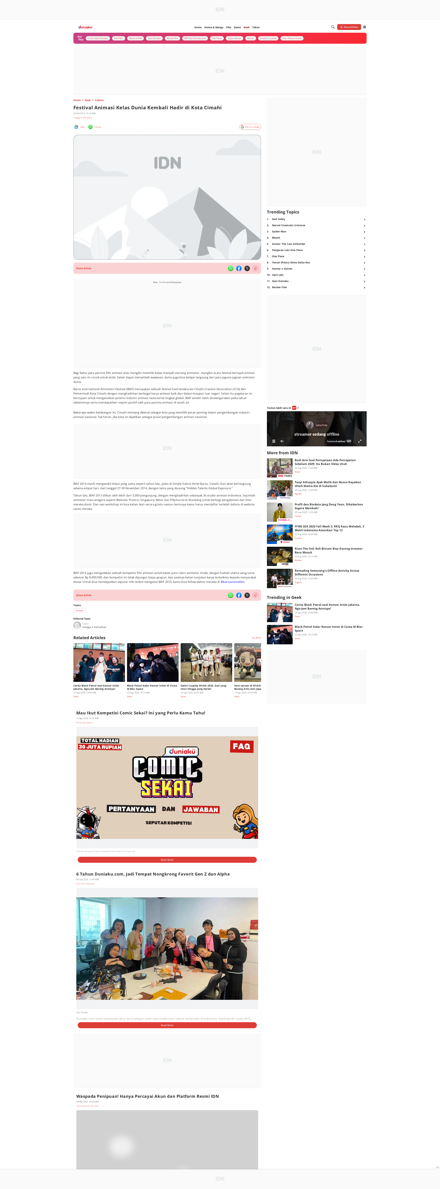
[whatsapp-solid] (230, 268)
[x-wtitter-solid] (247, 268)
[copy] (255, 268)
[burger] (364, 27)
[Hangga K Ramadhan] (77, 625)
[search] (333, 27)
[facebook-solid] (239, 268)
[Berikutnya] (262, 660)
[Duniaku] (85, 27)
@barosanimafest (233, 582)
